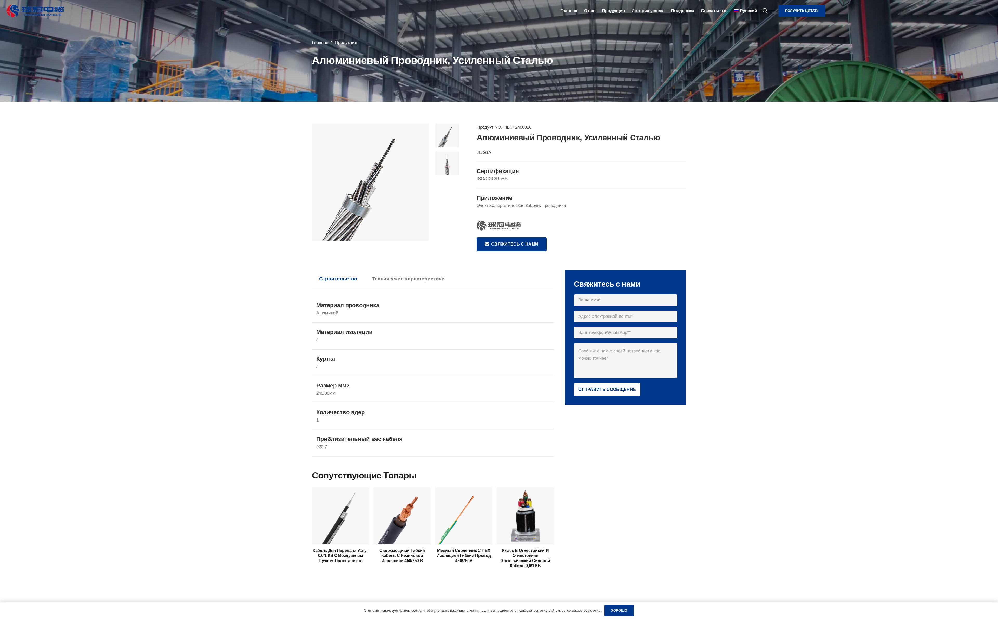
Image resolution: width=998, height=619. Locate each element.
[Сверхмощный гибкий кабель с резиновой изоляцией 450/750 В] (402, 490)
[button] (765, 11)
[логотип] (35, 10)
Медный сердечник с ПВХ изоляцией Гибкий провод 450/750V (464, 555)
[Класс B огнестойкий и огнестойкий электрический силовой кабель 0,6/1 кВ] (525, 490)
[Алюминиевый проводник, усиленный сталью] (370, 182)
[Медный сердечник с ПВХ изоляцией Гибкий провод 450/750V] (463, 490)
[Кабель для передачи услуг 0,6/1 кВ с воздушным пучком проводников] (340, 490)
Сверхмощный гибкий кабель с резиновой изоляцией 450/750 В (402, 555)
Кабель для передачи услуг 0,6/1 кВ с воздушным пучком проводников (340, 555)
